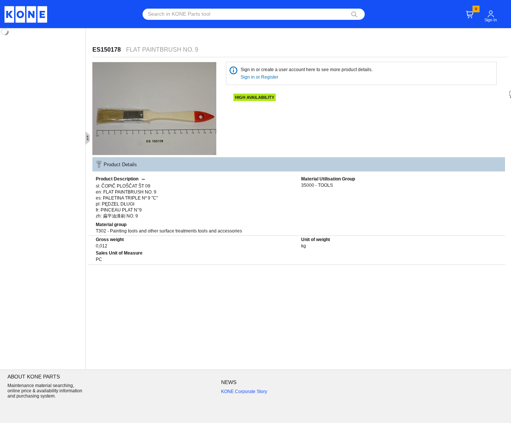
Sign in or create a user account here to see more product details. (307, 69)
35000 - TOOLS (317, 185)
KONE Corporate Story (244, 391)
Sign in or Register (260, 77)
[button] (491, 13)
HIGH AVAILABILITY (254, 97)
